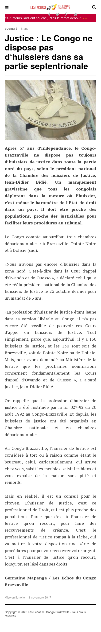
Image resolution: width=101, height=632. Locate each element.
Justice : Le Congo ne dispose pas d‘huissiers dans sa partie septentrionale (49, 52)
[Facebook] (49, 14)
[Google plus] (67, 14)
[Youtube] (76, 14)
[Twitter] (57, 14)
